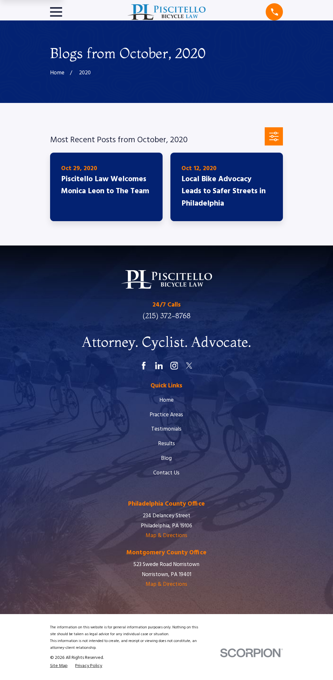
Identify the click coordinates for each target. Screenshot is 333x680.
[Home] (166, 12)
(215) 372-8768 (166, 315)
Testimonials (166, 429)
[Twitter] (189, 366)
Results (166, 443)
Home (166, 400)
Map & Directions (166, 535)
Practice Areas (166, 414)
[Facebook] (144, 366)
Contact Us (166, 473)
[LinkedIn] (159, 366)
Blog (166, 458)
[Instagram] (174, 366)
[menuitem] (59, 666)
